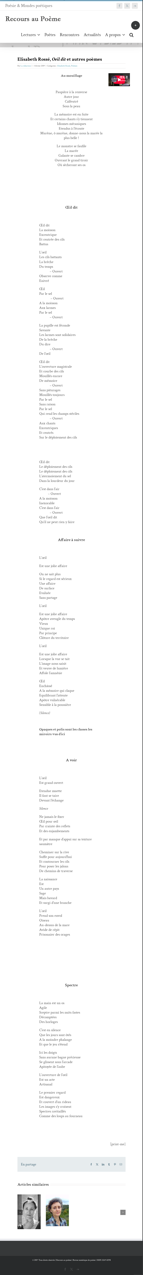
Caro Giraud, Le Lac (28, 1199)
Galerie (29, 1206)
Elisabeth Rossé (63, 66)
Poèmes (74, 66)
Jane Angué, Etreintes (56, 1200)
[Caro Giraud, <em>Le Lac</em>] (29, 1211)
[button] (131, 35)
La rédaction (26, 66)
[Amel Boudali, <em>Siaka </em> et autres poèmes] (85, 1209)
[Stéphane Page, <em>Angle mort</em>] (114, 1206)
